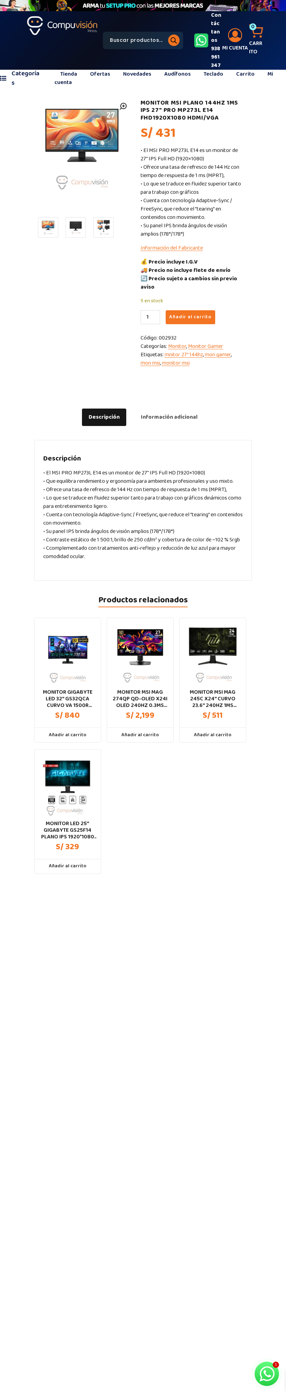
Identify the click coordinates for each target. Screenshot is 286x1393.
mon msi (150, 363)
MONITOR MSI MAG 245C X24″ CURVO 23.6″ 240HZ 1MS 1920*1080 (212, 699)
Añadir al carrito (190, 317)
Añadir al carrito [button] (67, 735)
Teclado (213, 74)
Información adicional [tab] (169, 417)
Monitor (177, 346)
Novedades (137, 74)
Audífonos (177, 74)
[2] (76, 227)
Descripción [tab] (104, 417)
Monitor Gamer (205, 346)
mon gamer (218, 354)
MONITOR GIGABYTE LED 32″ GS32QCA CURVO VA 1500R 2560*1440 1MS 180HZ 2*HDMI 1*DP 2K (67, 699)
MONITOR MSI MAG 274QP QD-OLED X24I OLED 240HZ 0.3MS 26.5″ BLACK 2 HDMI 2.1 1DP (140, 699)
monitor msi (176, 363)
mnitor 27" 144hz (184, 354)
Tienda (68, 74)
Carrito (245, 74)
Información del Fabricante (172, 248)
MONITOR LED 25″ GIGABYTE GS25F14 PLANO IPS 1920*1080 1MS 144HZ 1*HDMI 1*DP (67, 830)
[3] (103, 227)
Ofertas (100, 74)
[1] (48, 227)
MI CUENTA (235, 48)
